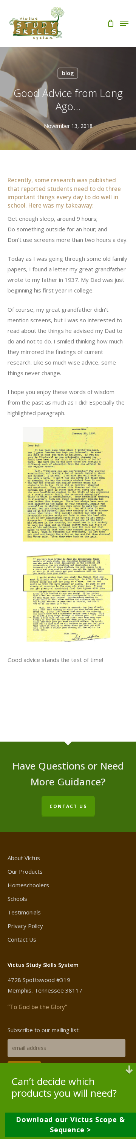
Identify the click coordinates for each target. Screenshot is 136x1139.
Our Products (25, 871)
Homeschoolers (28, 885)
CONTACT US (68, 806)
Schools (17, 898)
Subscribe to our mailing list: (44, 1030)
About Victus (24, 858)
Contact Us (22, 939)
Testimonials (24, 912)
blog (68, 73)
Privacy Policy (25, 926)
